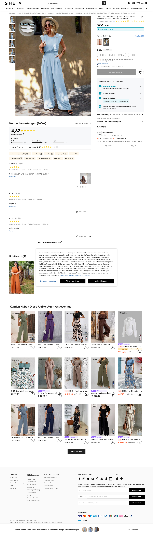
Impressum (13, 477)
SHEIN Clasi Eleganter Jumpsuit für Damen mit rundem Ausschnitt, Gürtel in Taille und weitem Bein (50, 344)
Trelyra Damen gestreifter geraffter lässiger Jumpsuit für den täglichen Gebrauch (130, 439)
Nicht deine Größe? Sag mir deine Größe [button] (109, 67)
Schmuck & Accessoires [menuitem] (120, 8)
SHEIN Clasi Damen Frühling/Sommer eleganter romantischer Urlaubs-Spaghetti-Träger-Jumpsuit (103, 344)
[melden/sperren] (89, 187)
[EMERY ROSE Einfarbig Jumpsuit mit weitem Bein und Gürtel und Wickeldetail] (23, 420)
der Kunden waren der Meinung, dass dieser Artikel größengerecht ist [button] (116, 60)
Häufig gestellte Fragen (51, 488)
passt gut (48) (30, 158)
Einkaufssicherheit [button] (109, 98)
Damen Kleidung (22, 13)
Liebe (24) (74, 154)
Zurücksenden (31, 482)
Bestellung (30, 487)
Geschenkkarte (48, 485)
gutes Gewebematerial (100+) (20, 154)
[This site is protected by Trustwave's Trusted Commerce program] (79, 520)
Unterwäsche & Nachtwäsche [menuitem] (74, 8)
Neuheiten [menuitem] (20, 8)
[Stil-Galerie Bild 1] (21, 277)
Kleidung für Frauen (34, 13)
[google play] (121, 480)
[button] (142, 3)
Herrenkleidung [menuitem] (91, 8)
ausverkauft (116, 72)
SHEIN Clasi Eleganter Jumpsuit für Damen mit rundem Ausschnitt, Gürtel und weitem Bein (130, 391)
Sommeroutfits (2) (16, 158)
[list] (95, 478)
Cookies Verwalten (56, 522)
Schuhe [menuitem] (108, 8)
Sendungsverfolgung (33, 490)
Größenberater (31, 492)
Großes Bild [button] (139, 36)
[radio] (99, 42)
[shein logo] (13, 3)
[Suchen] (104, 3)
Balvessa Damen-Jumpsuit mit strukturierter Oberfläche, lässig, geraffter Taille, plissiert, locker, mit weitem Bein (50, 393)
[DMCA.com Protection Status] (85, 520)
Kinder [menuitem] (101, 8)
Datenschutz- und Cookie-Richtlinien (37, 522)
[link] (133, 3)
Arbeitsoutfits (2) (62, 154)
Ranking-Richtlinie (33, 498)
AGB (11, 485)
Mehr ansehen (76, 452)
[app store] (117, 480)
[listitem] (23, 332)
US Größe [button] (106, 50)
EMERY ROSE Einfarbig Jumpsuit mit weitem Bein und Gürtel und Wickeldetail (23, 437)
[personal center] (129, 3)
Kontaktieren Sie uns (50, 477)
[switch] (56, 147)
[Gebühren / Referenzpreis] (108, 25)
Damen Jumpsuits (67, 13)
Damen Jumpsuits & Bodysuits (51, 13)
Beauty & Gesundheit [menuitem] (138, 8)
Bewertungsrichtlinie (16, 134)
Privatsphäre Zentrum (17, 522)
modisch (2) (49, 154)
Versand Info (31, 479)
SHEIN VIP (30, 495)
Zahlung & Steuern (49, 480)
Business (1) (57, 158)
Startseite (12, 13)
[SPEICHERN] (141, 72)
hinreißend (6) (37, 154)
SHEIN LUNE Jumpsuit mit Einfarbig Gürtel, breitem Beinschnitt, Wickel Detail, (23, 344)
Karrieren (13, 488)
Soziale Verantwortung (17, 483)
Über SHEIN (14, 480)
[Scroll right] (146, 8)
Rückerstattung (31, 484)
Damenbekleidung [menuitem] (33, 8)
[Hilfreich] (77, 187)
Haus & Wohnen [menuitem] (56, 8)
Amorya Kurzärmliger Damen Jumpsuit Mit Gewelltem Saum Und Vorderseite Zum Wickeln (103, 393)
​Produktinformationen (33, 500)
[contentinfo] (111, 516)
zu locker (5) (69, 158)
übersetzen (12, 176)
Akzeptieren (82, 512)
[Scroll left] (144, 8)
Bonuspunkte (48, 483)
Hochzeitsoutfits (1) (44, 158)
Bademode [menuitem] (45, 8)
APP (117, 474)
